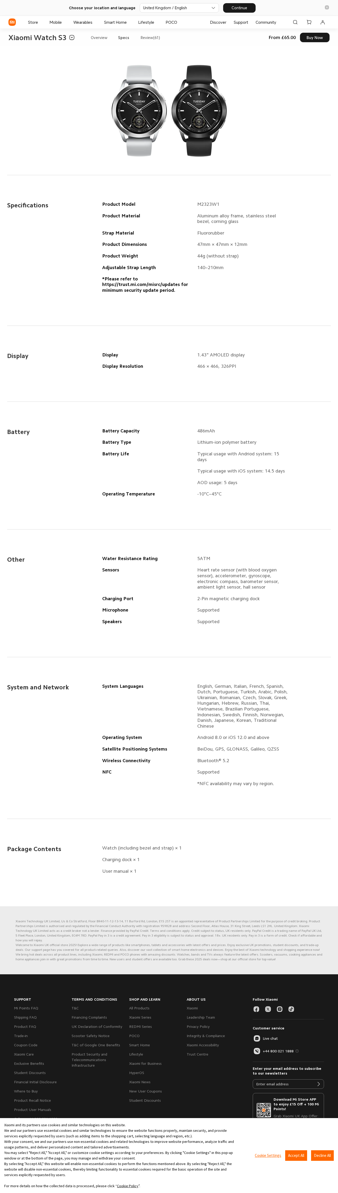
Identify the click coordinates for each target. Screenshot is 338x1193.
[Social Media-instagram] (279, 1009)
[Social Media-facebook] (256, 1009)
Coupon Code (25, 1045)
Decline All (322, 1155)
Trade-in (21, 1036)
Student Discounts (30, 1073)
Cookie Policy (127, 1186)
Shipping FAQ (25, 1017)
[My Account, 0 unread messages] (322, 22)
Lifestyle (136, 1054)
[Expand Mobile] (64, 22)
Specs (123, 38)
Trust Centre (197, 1054)
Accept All (296, 1155)
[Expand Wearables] (95, 22)
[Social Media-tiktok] (291, 1009)
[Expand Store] (40, 22)
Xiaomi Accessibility (203, 1045)
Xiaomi (192, 1008)
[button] (327, 8)
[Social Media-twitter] (268, 1009)
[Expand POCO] (180, 22)
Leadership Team (201, 1017)
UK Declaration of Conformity (97, 1026)
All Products (139, 1008)
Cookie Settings (268, 1155)
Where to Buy (26, 1091)
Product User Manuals (32, 1109)
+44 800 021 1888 (278, 1051)
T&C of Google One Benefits (96, 1045)
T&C (75, 1008)
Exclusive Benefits (29, 1063)
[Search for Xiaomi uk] (295, 22)
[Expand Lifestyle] (157, 22)
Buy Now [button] (315, 38)
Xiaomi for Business (145, 1063)
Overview (99, 38)
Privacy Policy (198, 1026)
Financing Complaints (89, 1017)
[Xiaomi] (12, 22)
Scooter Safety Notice (91, 1036)
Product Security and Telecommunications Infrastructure (89, 1059)
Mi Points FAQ (26, 1008)
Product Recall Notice (32, 1100)
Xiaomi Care (24, 1054)
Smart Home (139, 1045)
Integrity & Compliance (206, 1036)
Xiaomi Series (140, 1017)
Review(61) (150, 38)
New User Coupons (145, 1091)
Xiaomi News (140, 1082)
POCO (134, 1036)
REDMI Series (140, 1026)
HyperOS (136, 1073)
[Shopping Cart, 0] (309, 22)
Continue (239, 7)
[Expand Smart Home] (129, 22)
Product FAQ (25, 1026)
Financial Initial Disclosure (35, 1082)
